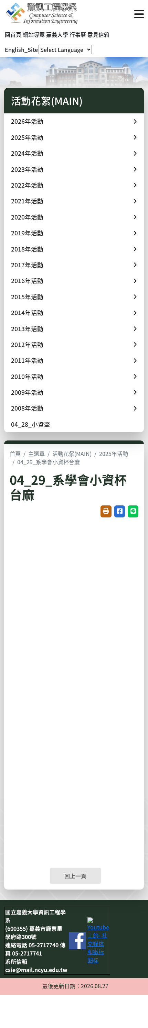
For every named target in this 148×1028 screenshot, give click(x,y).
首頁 (15, 453)
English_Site (21, 49)
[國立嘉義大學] (41, 13)
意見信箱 (98, 34)
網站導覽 (34, 34)
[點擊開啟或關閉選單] (139, 13)
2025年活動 (113, 453)
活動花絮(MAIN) (72, 453)
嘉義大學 (57, 34)
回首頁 (13, 34)
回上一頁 (75, 876)
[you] (98, 940)
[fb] (77, 940)
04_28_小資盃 (30, 424)
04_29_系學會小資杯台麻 (48, 462)
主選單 (36, 453)
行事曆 (78, 34)
